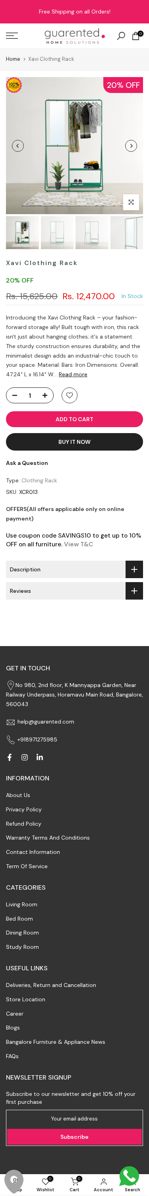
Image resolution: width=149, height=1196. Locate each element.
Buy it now (74, 441)
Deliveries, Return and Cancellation (51, 985)
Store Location (25, 999)
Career (14, 1013)
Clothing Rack (39, 480)
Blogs (13, 1027)
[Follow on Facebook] (9, 757)
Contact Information (33, 851)
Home (13, 59)
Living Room (21, 904)
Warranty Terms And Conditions (48, 837)
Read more (73, 374)
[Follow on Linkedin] (39, 757)
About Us (18, 795)
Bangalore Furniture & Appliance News (55, 1041)
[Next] (131, 146)
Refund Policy (23, 823)
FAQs (12, 1056)
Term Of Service (27, 866)
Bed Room (19, 918)
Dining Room (22, 932)
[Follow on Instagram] (24, 757)
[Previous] (18, 146)
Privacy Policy (24, 809)
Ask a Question (27, 462)
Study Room (22, 946)
